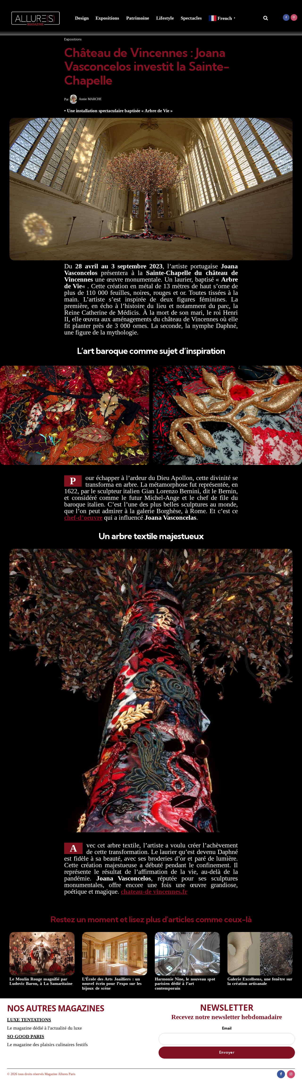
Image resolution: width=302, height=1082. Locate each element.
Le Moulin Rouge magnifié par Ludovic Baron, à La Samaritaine (40, 981)
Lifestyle (165, 18)
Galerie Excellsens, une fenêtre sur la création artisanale (259, 981)
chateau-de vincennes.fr (154, 891)
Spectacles (191, 18)
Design (82, 18)
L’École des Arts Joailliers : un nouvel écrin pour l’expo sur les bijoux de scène (112, 984)
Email (226, 1028)
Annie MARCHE (90, 99)
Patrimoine (137, 18)
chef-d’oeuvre (83, 517)
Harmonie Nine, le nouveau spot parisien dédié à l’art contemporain (185, 984)
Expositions (107, 18)
